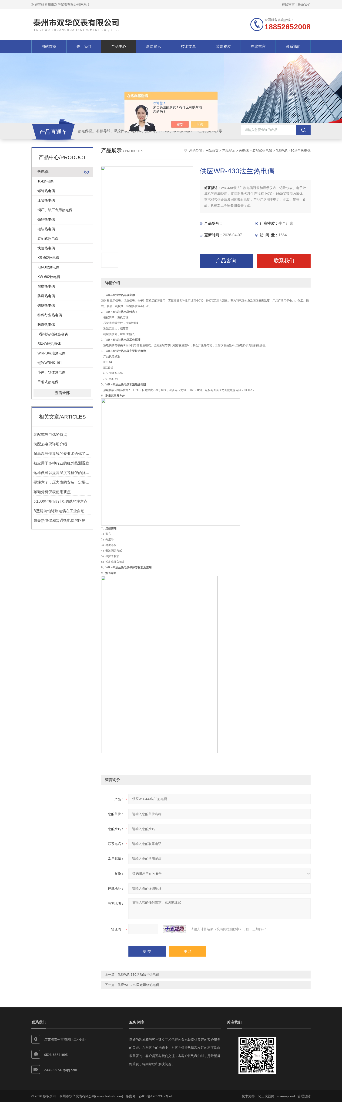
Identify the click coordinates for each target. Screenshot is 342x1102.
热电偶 (43, 172)
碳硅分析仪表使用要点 (52, 492)
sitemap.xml (286, 1096)
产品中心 (118, 46)
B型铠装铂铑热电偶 (52, 334)
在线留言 (288, 4)
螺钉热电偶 (46, 191)
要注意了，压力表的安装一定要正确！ (62, 482)
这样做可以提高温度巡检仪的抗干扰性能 (62, 473)
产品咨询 (226, 261)
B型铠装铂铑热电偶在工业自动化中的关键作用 (62, 511)
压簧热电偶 (46, 200)
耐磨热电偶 (46, 286)
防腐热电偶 (46, 296)
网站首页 (48, 46)
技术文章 (188, 46)
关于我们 (83, 46)
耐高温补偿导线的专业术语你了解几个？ (62, 454)
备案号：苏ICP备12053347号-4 (149, 1096)
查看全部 (62, 393)
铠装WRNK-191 (49, 363)
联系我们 (304, 4)
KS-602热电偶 (48, 258)
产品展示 (228, 150)
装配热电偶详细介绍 (50, 444)
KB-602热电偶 (48, 267)
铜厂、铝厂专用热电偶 (54, 210)
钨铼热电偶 (46, 305)
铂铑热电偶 (46, 219)
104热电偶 (45, 181)
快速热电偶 (46, 248)
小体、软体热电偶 (51, 372)
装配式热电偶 (47, 238)
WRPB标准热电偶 (51, 353)
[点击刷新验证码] (174, 929)
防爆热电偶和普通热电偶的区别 (60, 520)
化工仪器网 (266, 1096)
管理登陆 (304, 1096)
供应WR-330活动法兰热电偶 (138, 974)
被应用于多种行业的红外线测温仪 (61, 463)
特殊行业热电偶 (49, 315)
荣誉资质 (223, 46)
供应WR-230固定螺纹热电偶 (138, 985)
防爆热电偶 (46, 324)
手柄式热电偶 (47, 382)
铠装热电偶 (46, 229)
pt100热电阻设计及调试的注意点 (60, 501)
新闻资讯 (153, 46)
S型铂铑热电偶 (49, 344)
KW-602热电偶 (48, 277)
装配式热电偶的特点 (50, 434)
